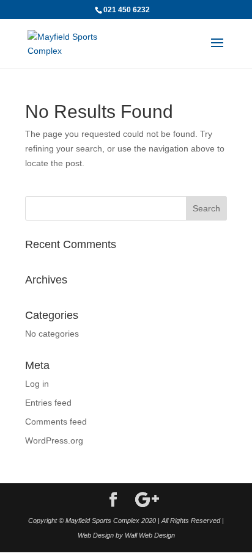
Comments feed (56, 421)
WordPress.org (54, 440)
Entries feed (48, 402)
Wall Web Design (150, 535)
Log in (37, 384)
